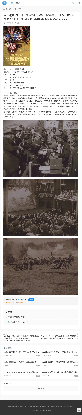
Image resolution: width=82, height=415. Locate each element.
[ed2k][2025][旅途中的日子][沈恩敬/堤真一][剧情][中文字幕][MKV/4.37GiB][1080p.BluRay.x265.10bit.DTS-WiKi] (21, 362)
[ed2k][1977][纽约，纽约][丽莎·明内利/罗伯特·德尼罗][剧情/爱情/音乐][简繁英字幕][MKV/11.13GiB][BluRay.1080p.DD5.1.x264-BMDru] (22, 352)
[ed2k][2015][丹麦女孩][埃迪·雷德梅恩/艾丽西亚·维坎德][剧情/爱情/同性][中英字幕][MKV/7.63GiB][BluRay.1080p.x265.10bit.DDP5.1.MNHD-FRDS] (21, 338)
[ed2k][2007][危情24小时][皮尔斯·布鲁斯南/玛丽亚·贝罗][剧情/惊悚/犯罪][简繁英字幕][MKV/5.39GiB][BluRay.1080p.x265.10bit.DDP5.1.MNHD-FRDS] (22, 372)
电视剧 (18, 3)
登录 (31, 299)
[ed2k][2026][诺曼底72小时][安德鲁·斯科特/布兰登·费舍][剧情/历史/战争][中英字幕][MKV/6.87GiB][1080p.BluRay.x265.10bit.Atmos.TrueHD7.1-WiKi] (60, 352)
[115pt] (5, 3)
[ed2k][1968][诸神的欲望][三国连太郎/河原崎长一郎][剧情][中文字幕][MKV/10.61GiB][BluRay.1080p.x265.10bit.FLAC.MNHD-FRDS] (60, 362)
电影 (12, 3)
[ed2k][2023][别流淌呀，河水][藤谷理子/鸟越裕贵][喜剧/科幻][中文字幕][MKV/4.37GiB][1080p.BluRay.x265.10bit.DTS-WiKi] (59, 372)
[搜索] (68, 3)
